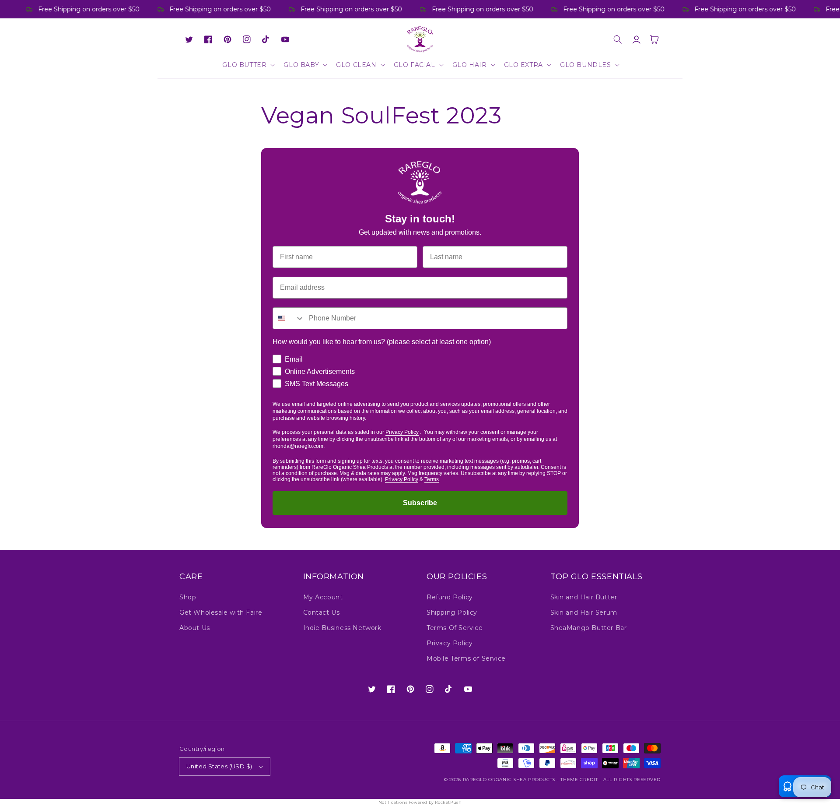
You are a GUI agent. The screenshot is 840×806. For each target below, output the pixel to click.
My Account (323, 597)
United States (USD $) (219, 766)
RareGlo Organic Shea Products (509, 779)
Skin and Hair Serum (583, 612)
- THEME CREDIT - (580, 779)
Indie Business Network (342, 628)
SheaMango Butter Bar (588, 628)
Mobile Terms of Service (466, 658)
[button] (247, 65)
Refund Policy (450, 597)
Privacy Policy (402, 432)
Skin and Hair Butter (583, 597)
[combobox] (288, 318)
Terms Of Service (455, 628)
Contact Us (321, 612)
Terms (431, 479)
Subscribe (420, 503)
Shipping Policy (452, 612)
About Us (194, 628)
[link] (420, 182)
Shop (187, 597)
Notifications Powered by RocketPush (420, 802)
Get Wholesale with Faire (220, 612)
